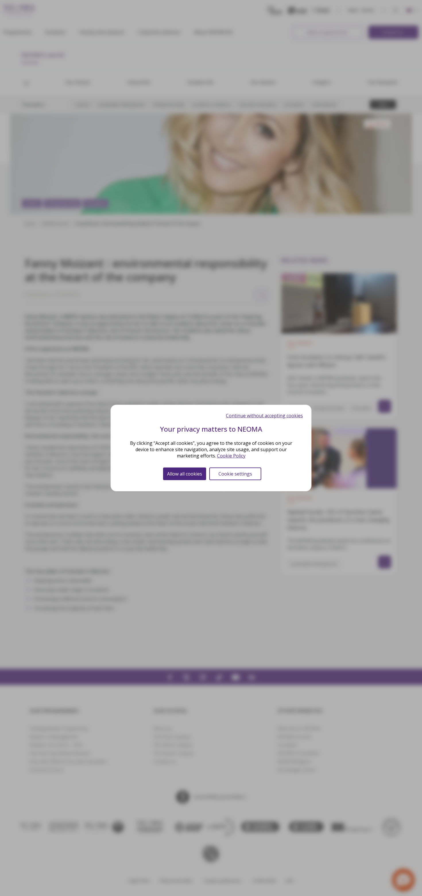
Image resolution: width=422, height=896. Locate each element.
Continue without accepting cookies (264, 415)
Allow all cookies (184, 474)
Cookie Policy (231, 456)
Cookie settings (235, 474)
